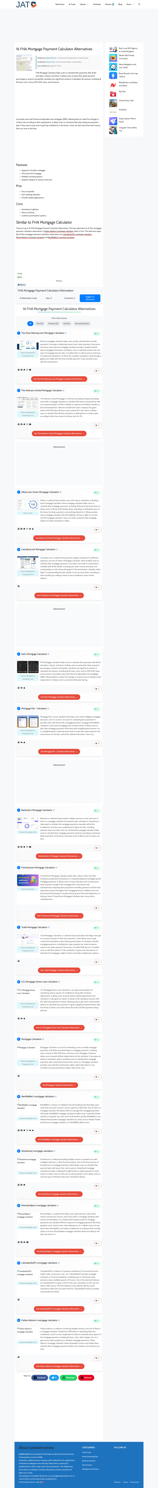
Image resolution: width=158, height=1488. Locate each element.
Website (22, 285)
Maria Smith (51, 62)
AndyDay (123, 110)
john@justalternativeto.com (63, 1476)
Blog (120, 4)
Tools (31, 356)
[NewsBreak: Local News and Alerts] (113, 85)
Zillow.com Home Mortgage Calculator (38, 492)
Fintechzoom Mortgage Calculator (36, 867)
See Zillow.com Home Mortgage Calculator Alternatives (58, 538)
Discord (35, 1479)
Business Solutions (88, 1461)
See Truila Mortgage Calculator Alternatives (58, 970)
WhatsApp (70, 1378)
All (30, 323)
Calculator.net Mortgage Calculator (37, 549)
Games (83, 4)
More (129, 4)
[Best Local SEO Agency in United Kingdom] (113, 50)
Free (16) (40, 323)
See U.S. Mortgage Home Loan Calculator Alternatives (57, 1028)
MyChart (122, 91)
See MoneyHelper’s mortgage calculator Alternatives (58, 1251)
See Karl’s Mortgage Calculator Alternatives (58, 697)
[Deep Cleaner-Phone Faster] (113, 121)
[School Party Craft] (113, 103)
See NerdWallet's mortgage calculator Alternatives (58, 1139)
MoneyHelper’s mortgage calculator (30, 237)
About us (117, 1482)
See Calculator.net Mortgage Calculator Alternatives (58, 595)
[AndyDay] (113, 112)
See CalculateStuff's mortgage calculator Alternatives (57, 1309)
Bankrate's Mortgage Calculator (35, 810)
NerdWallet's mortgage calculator (61, 237)
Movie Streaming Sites (90, 1457)
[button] (139, 4)
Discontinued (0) (82, 323)
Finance (23, 353)
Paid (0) (67, 323)
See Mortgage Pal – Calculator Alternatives (58, 751)
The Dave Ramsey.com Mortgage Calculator (41, 333)
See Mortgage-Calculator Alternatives (58, 1085)
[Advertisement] (79, 25)
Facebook (41, 1378)
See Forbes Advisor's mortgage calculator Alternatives (57, 1366)
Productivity (25, 356)
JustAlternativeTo (30, 1482)
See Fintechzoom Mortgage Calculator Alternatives (57, 916)
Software (97, 4)
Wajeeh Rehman (51, 58)
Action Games (87, 1465)
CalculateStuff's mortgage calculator (77, 234)
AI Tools (72, 4)
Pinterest (88, 1378)
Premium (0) (53, 323)
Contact (125, 1482)
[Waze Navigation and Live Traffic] (113, 67)
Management (30, 353)
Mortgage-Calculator (30, 1039)
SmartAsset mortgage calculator (35, 1151)
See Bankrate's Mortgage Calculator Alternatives (57, 856)
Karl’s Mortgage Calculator (32, 654)
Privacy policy (134, 1482)
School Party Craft (126, 100)
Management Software (90, 1469)
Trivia (31, 574)
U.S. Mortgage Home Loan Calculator (38, 981)
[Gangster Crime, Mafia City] (113, 130)
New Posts (59, 4)
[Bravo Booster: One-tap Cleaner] (113, 76)
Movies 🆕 (109, 4)
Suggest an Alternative (90, 298)
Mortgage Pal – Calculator (32, 708)
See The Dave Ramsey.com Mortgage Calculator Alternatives (58, 379)
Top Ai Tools (86, 1452)
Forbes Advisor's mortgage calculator (58, 231)
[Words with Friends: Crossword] (113, 58)
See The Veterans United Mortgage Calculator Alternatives (57, 433)
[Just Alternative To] (26, 4)
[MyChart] (113, 94)
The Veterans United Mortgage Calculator (40, 390)
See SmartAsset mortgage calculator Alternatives (57, 1194)
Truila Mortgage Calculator (32, 927)
